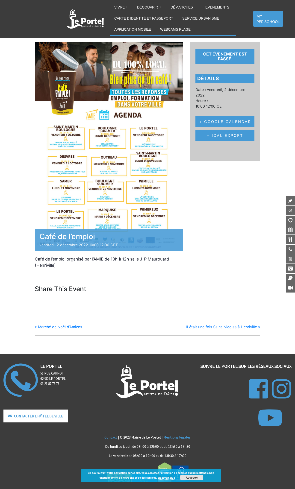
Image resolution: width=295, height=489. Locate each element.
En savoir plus (166, 477)
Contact (110, 437)
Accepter (192, 477)
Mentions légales (177, 437)
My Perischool (268, 19)
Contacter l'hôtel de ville (38, 416)
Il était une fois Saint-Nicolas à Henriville (223, 327)
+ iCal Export (225, 135)
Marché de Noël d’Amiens (58, 327)
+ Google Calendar (225, 121)
